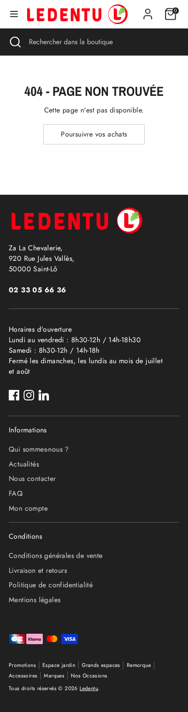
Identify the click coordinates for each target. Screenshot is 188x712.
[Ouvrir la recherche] (14, 42)
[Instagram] (29, 395)
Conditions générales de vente (56, 556)
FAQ (16, 493)
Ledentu (89, 688)
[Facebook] (14, 395)
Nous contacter (32, 478)
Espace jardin (58, 665)
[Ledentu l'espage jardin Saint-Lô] (77, 14)
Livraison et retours (38, 570)
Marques (54, 676)
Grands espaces (101, 665)
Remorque (139, 665)
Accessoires (23, 676)
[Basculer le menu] (14, 14)
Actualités (24, 464)
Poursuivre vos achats (94, 134)
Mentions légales (34, 600)
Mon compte (28, 508)
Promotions (22, 665)
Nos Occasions (89, 676)
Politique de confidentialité (51, 585)
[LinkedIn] (43, 395)
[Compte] (148, 10)
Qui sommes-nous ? (39, 449)
